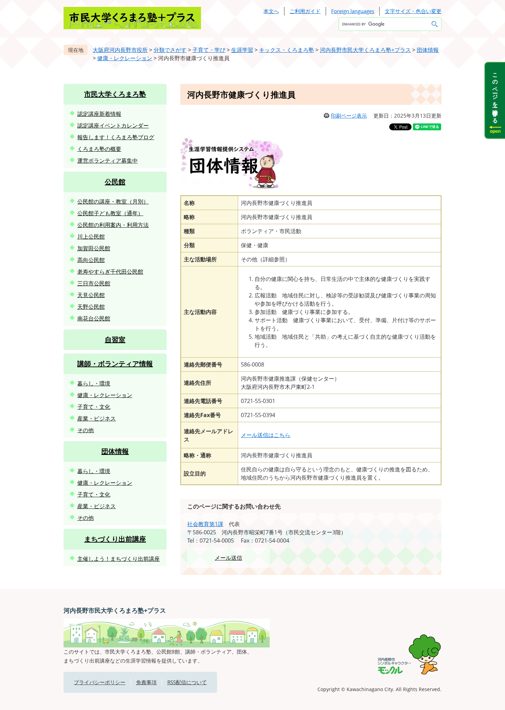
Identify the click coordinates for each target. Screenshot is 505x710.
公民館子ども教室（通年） (110, 213)
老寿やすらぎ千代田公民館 (110, 271)
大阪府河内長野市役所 (120, 50)
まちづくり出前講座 (115, 539)
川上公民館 (91, 236)
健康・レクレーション (124, 58)
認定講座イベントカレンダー (113, 125)
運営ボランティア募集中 (107, 160)
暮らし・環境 (93, 383)
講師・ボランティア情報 (115, 363)
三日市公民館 (93, 283)
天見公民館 (91, 295)
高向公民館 (91, 260)
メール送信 (228, 557)
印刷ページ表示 (349, 115)
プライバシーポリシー (99, 682)
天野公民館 (91, 306)
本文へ (271, 11)
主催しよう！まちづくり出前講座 (118, 558)
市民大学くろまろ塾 (115, 94)
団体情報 (428, 50)
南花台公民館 (93, 318)
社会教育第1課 (205, 524)
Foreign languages (352, 11)
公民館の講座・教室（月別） (113, 201)
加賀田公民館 (93, 248)
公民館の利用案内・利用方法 (113, 225)
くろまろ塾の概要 (99, 149)
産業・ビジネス (96, 418)
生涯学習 (242, 50)
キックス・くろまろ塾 (286, 50)
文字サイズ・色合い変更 (413, 11)
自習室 (115, 339)
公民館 (115, 181)
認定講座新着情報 (99, 114)
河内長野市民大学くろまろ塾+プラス (365, 50)
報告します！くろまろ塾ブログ (115, 137)
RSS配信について (187, 682)
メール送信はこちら (265, 435)
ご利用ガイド (305, 11)
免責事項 (146, 682)
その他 (85, 430)
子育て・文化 (93, 407)
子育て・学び (208, 50)
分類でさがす (170, 50)
